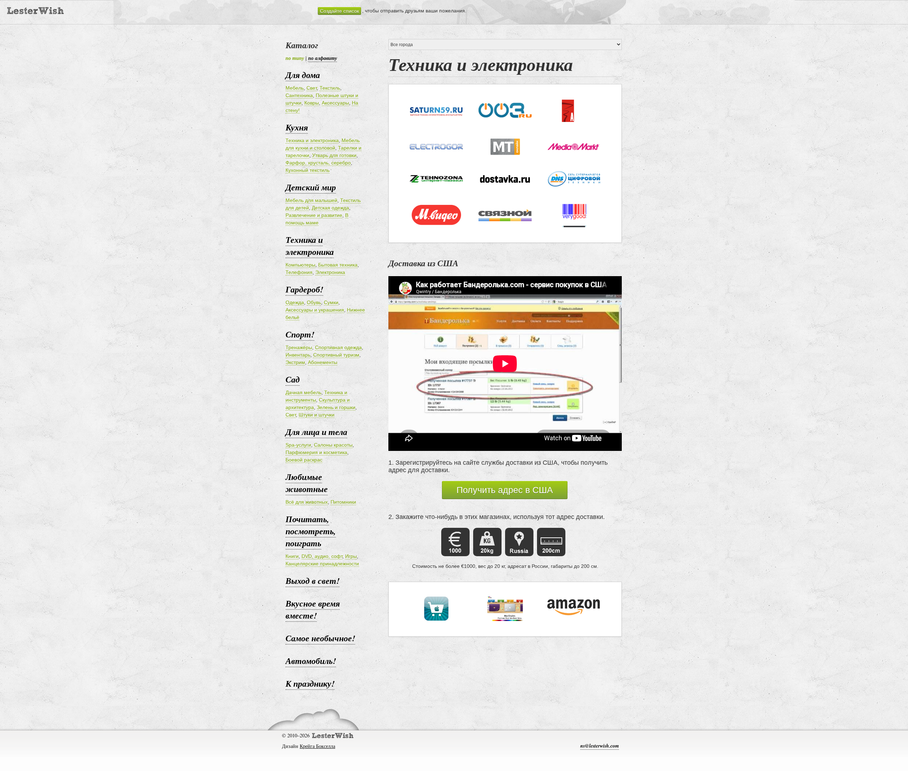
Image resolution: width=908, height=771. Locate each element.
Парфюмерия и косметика (316, 452)
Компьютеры (300, 265)
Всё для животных (307, 502)
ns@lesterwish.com (599, 745)
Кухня (297, 127)
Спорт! (300, 334)
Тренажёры (299, 347)
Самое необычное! (320, 638)
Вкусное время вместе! (313, 609)
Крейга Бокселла (317, 746)
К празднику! (310, 683)
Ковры (311, 103)
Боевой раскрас (304, 460)
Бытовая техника (338, 265)
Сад (293, 379)
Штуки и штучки (316, 415)
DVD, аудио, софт (321, 556)
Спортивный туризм (336, 355)
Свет (311, 88)
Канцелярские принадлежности (322, 563)
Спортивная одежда (338, 347)
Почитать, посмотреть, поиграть (311, 531)
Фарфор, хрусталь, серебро (318, 163)
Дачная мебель (303, 392)
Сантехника (299, 95)
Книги (292, 556)
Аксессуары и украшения (315, 310)
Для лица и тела (316, 432)
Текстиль (330, 88)
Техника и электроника (312, 140)
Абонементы (322, 362)
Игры (351, 556)
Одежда (295, 302)
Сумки (331, 302)
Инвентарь (298, 355)
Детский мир (311, 187)
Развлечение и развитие (314, 215)
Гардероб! (304, 289)
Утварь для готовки (334, 155)
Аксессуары (335, 103)
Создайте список (339, 11)
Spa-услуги (298, 445)
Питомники (343, 502)
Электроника (330, 272)
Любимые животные (307, 483)
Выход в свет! (312, 581)
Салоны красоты (333, 445)
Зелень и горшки (336, 407)
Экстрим (295, 362)
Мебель (295, 88)
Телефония (299, 272)
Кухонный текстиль (308, 170)
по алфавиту (322, 58)
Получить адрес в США (504, 490)
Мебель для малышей (311, 200)
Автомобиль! (311, 661)
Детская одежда (330, 208)
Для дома (303, 75)
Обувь (314, 302)
